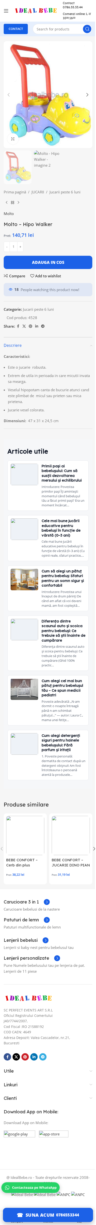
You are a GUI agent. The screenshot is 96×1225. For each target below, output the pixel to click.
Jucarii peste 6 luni (64, 191)
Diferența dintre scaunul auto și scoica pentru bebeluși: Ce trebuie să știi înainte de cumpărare (63, 631)
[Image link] (28, 998)
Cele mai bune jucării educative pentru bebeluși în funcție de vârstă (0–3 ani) (61, 528)
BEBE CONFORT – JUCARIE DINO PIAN (71, 862)
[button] (9, 95)
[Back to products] (13, 203)
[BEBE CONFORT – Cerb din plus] (25, 835)
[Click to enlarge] (12, 138)
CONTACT (16, 29)
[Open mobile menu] (6, 11)
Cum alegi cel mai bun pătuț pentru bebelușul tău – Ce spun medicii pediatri (62, 688)
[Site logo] (36, 10)
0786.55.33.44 (73, 7)
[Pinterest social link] (30, 326)
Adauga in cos (48, 262)
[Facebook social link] (18, 326)
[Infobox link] (27, 902)
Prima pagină (15, 191)
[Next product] (18, 203)
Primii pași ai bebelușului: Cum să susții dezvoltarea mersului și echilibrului (62, 473)
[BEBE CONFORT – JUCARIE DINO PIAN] (71, 835)
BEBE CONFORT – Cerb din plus (22, 862)
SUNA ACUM (40, 1215)
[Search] (87, 29)
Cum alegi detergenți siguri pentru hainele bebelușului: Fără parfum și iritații (61, 742)
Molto (9, 213)
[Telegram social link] (43, 326)
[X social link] (24, 326)
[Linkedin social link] (37, 326)
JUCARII (38, 191)
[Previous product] (7, 203)
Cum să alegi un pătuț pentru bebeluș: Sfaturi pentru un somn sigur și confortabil (63, 578)
